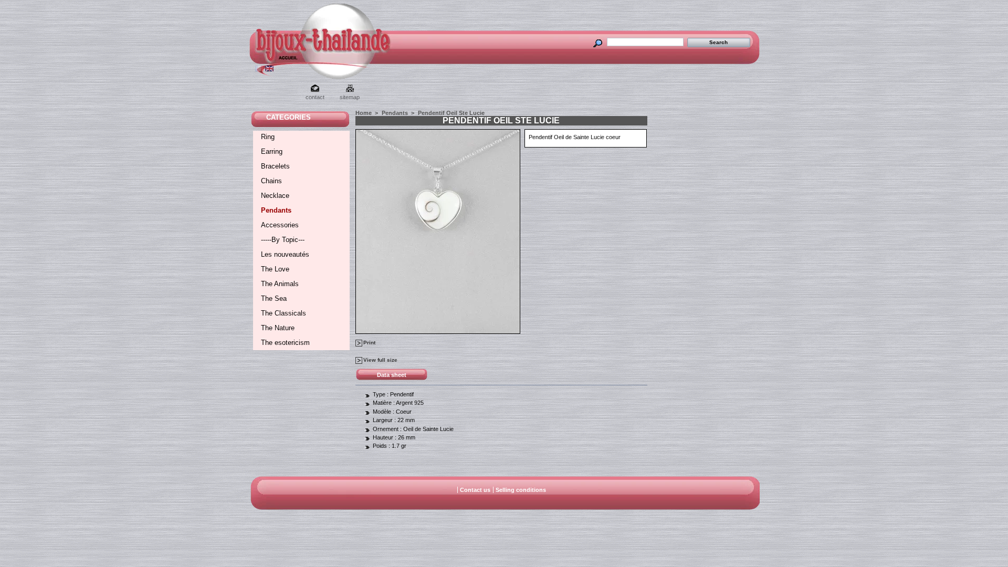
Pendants (276, 210)
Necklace (275, 196)
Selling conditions (521, 490)
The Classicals (283, 313)
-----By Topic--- (282, 240)
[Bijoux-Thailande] (277, 60)
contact (315, 97)
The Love (275, 269)
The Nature (278, 328)
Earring (271, 151)
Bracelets (275, 166)
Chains (271, 181)
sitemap (350, 97)
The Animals (280, 284)
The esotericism (285, 342)
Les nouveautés (285, 254)
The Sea (274, 298)
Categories (288, 117)
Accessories (280, 225)
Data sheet (391, 375)
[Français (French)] (259, 69)
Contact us (475, 490)
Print (369, 342)
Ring (268, 137)
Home (363, 113)
